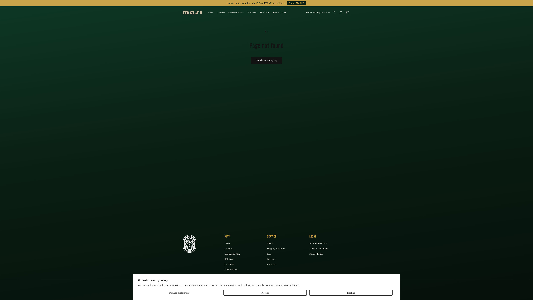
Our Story (229, 264)
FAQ (269, 254)
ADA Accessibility (318, 243)
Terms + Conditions (318, 248)
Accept (265, 292)
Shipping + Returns (276, 248)
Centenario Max (232, 254)
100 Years (229, 259)
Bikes (227, 243)
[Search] (334, 12)
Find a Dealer (231, 269)
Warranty (271, 259)
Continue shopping (266, 60)
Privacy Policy (316, 254)
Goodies (229, 248)
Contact (270, 243)
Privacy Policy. (291, 285)
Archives (271, 264)
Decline (351, 292)
